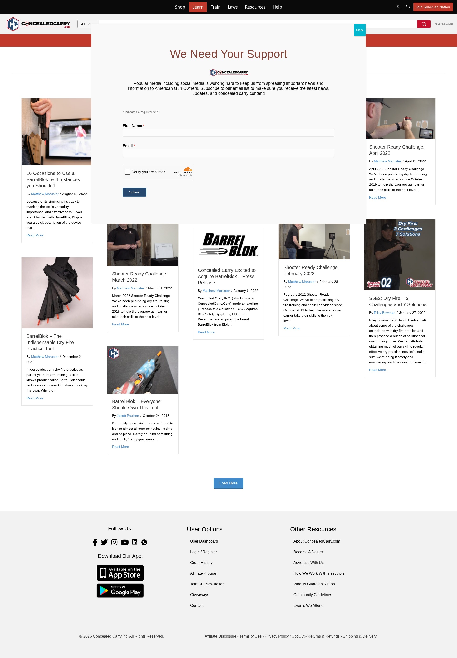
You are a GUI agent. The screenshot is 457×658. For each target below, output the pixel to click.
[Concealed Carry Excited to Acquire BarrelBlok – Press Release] (228, 244)
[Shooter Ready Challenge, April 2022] (399, 118)
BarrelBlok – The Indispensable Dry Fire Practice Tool (50, 342)
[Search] (424, 24)
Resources (255, 7)
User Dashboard (204, 541)
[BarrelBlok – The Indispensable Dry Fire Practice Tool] (57, 293)
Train (216, 7)
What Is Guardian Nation (314, 584)
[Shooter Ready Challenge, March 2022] (142, 239)
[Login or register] (398, 7)
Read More (34, 235)
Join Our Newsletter (207, 584)
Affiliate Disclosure (220, 636)
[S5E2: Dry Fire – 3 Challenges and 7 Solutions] (399, 255)
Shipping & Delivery (360, 636)
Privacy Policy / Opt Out (284, 636)
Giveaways (199, 595)
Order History (201, 563)
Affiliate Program (204, 573)
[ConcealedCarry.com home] (39, 24)
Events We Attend (308, 605)
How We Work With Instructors (319, 573)
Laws (233, 7)
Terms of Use (250, 636)
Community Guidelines (312, 595)
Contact (196, 605)
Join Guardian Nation (433, 7)
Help (277, 7)
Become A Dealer (308, 552)
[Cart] (408, 7)
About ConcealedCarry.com (316, 541)
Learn (198, 7)
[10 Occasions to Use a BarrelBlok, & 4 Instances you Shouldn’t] (57, 132)
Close (360, 30)
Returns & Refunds (324, 636)
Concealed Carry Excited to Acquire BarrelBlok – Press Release (227, 276)
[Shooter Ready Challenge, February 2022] (314, 239)
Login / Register (203, 552)
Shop (180, 7)
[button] (228, 483)
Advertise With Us (308, 563)
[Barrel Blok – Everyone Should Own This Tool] (142, 370)
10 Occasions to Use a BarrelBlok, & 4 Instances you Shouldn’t (53, 179)
